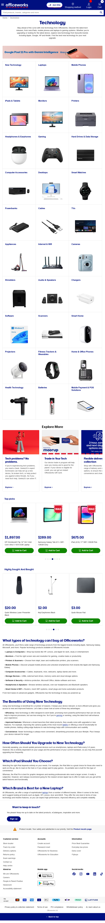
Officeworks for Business (47, 851)
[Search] (101, 12)
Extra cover (76, 851)
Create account (44, 843)
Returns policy (9, 854)
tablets (65, 725)
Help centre (7, 866)
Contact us (7, 862)
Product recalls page (83, 829)
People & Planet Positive (13, 881)
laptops (45, 792)
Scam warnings (9, 858)
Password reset (44, 847)
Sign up (14, 819)
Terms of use (42, 907)
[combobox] (52, 12)
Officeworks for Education (48, 854)
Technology (14, 18)
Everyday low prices (80, 847)
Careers (6, 877)
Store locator (8, 843)
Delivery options (9, 851)
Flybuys (75, 854)
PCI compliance (57, 907)
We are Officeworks (11, 874)
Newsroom (7, 885)
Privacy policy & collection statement (19, 907)
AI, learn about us (93, 907)
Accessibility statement (12, 889)
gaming (59, 715)
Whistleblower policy (74, 907)
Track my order (9, 847)
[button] (2, 5)
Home (5, 18)
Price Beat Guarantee (80, 843)
